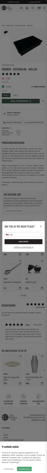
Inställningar (8, 469)
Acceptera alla (24, 469)
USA (11, 235)
